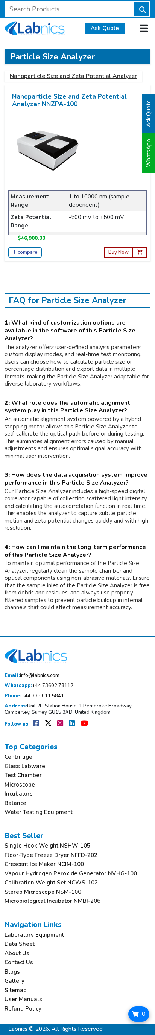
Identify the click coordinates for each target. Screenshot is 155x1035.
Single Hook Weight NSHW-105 (47, 845)
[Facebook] (37, 724)
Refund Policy (23, 1008)
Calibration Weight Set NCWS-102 (51, 882)
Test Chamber (23, 775)
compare (28, 252)
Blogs (12, 972)
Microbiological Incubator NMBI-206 (52, 901)
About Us (17, 953)
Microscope (20, 784)
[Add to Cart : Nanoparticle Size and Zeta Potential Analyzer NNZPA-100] (140, 252)
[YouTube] (84, 724)
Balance (15, 803)
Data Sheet (20, 944)
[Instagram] (61, 724)
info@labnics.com (32, 675)
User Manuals (23, 999)
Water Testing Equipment (39, 812)
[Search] (141, 9)
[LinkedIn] (72, 724)
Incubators (19, 793)
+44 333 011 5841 (34, 696)
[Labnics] (35, 27)
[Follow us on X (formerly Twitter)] (49, 724)
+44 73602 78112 (39, 686)
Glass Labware (25, 766)
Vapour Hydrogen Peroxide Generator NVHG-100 (71, 873)
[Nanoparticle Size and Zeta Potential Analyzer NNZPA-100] (47, 150)
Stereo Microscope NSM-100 (43, 892)
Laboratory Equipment (34, 935)
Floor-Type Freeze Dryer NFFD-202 (51, 855)
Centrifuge (18, 757)
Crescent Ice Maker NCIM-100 (44, 864)
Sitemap (16, 990)
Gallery (14, 981)
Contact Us (19, 962)
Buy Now (118, 252)
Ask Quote (105, 28)
